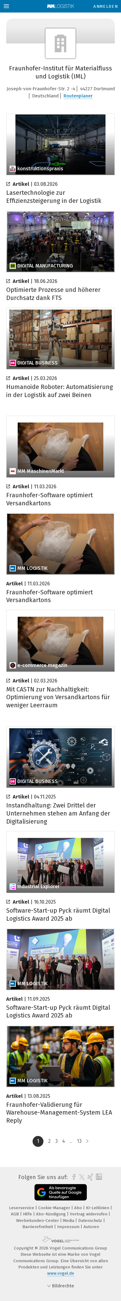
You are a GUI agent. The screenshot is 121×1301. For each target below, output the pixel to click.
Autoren (91, 1226)
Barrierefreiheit (38, 1226)
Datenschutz (90, 1220)
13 (79, 1141)
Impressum (69, 1226)
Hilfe (28, 1214)
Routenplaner (78, 96)
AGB (15, 1214)
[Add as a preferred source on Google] (60, 1192)
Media (69, 1220)
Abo (78, 1207)
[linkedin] (98, 1177)
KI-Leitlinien (98, 1207)
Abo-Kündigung (51, 1214)
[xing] (89, 1177)
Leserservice (22, 1207)
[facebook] (72, 1177)
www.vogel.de (60, 1273)
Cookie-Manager (54, 1207)
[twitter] (80, 1177)
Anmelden (105, 6)
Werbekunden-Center (38, 1220)
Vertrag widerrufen (89, 1214)
